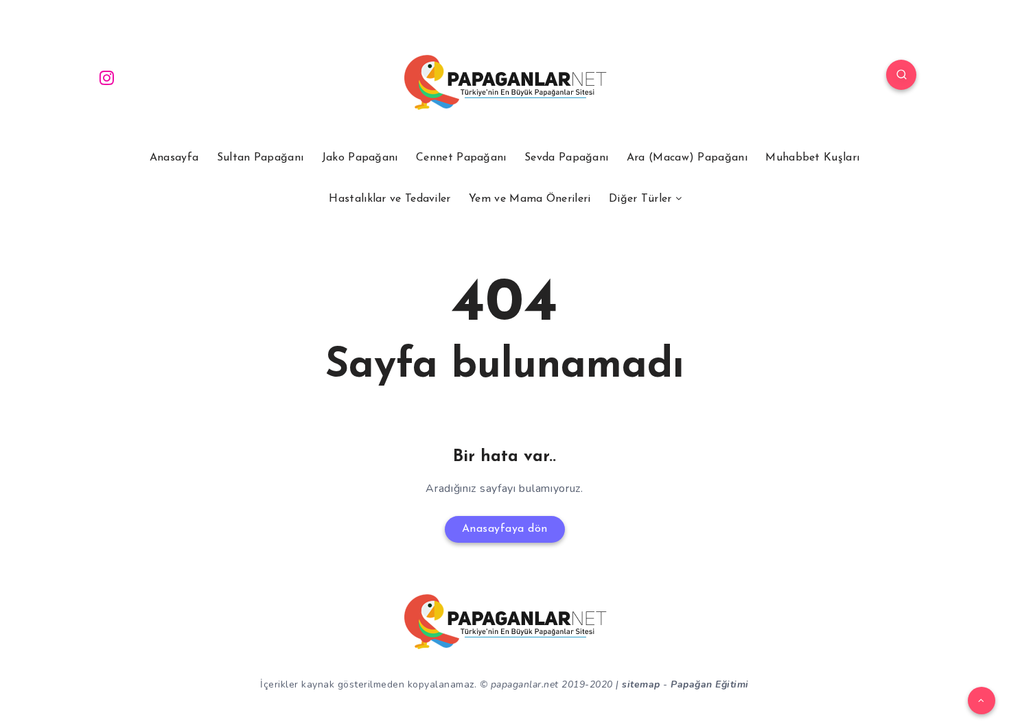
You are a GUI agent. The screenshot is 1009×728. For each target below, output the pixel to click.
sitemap (641, 684)
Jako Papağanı (360, 157)
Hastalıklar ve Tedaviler (389, 198)
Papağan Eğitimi (710, 684)
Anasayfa (174, 157)
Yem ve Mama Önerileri (529, 198)
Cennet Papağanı (461, 157)
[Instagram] (107, 77)
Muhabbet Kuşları (812, 157)
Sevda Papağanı (566, 157)
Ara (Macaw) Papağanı (687, 157)
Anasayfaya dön (505, 529)
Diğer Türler (640, 198)
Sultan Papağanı (260, 157)
